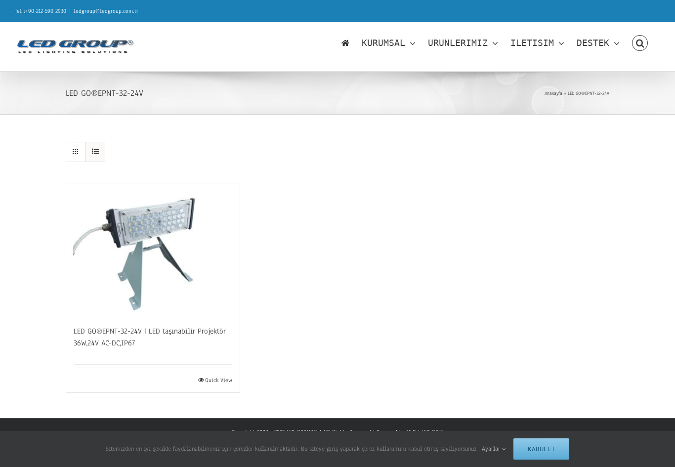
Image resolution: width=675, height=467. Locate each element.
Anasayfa (553, 93)
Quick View (218, 380)
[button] (640, 43)
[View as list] (95, 152)
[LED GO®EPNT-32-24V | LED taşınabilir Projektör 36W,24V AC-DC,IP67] (153, 249)
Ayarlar (492, 449)
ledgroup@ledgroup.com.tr (106, 11)
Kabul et (541, 449)
